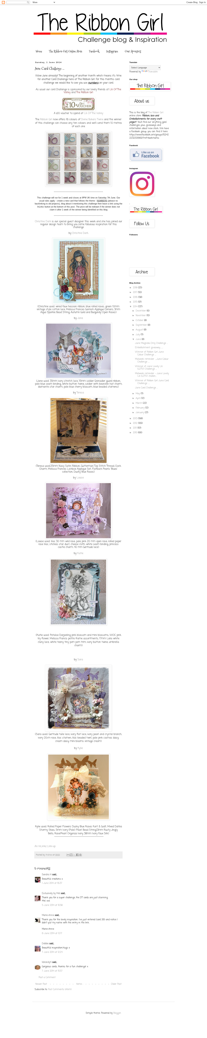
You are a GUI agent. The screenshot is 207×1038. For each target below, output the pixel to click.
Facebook (94, 51)
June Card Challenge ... (146, 388)
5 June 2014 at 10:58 (52, 905)
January (140, 412)
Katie (80, 553)
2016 (135, 297)
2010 (135, 432)
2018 (135, 287)
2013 (135, 418)
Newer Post (41, 984)
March (139, 403)
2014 (135, 306)
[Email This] (68, 854)
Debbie (45, 943)
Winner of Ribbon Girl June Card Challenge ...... (152, 382)
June (139, 339)
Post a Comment (47, 977)
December (141, 311)
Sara (80, 659)
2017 (135, 292)
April (138, 398)
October (140, 320)
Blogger (117, 1013)
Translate (153, 72)
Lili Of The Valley (93, 113)
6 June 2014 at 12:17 (52, 933)
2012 (135, 423)
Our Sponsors (133, 51)
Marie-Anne (48, 915)
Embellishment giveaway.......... (149, 347)
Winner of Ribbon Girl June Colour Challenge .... (149, 353)
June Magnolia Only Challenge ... (151, 343)
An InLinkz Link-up (45, 846)
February (140, 408)
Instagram (112, 51)
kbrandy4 (46, 962)
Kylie (80, 748)
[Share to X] (74, 854)
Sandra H (46, 874)
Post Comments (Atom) (60, 989)
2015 (135, 302)
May (138, 393)
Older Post (116, 984)
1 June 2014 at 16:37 (52, 883)
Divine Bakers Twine (92, 119)
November (141, 315)
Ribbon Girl (46, 119)
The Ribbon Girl (84, 92)
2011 (135, 428)
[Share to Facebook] (77, 854)
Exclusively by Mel (51, 893)
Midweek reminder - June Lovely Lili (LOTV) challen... (152, 375)
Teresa (80, 393)
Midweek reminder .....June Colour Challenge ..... (152, 360)
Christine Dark (43, 221)
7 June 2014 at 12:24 (52, 952)
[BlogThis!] (71, 854)
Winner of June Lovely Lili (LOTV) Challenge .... (149, 368)
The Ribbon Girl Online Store (65, 51)
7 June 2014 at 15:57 (52, 971)
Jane (80, 318)
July (138, 334)
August (140, 330)
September (142, 325)
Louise (80, 478)
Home (39, 51)
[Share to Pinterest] (80, 854)
